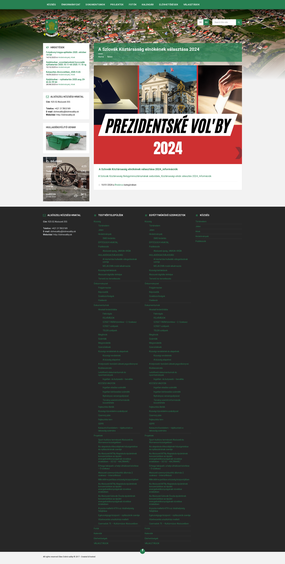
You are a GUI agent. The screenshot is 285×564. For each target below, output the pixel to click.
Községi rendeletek (112, 355)
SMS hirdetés (109, 238)
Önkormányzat (70, 4)
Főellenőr (102, 300)
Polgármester (104, 288)
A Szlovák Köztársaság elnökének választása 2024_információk (138, 169)
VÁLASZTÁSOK (191, 4)
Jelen (100, 230)
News (110, 57)
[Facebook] (142, 551)
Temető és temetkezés (109, 278)
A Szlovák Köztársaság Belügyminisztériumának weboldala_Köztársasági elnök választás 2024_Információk (154, 176)
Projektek (117, 4)
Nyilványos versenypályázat (116, 396)
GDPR (101, 424)
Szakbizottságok (106, 296)
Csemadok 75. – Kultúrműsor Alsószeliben (118, 523)
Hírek (73, 57)
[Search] (239, 22)
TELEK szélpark (110, 330)
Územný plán (104, 415)
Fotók (133, 4)
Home (101, 57)
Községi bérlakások (107, 270)
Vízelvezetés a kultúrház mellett (113, 519)
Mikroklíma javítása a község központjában (118, 479)
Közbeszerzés (105, 368)
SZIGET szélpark (110, 326)
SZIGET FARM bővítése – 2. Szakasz (120, 322)
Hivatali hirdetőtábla (107, 309)
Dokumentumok (95, 4)
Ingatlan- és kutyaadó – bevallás (118, 379)
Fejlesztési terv (105, 419)
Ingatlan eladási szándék (114, 387)
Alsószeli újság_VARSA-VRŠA (117, 251)
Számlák (102, 339)
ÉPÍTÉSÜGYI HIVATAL (108, 242)
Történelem (103, 225)
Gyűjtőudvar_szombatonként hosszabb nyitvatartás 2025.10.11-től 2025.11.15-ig (66, 63)
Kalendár (148, 4)
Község (51, 4)
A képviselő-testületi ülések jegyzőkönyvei (118, 364)
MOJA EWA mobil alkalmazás (116, 266)
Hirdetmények (64, 57)
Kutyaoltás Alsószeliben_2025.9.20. (63, 72)
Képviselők (103, 292)
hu (206, 22)
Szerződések (104, 347)
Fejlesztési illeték (106, 407)
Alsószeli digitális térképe (110, 274)
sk (200, 22)
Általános (119, 185)
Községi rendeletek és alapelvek (113, 351)
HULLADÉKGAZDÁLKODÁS (110, 255)
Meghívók (102, 334)
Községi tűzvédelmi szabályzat (113, 411)
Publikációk (103, 246)
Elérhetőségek (168, 4)
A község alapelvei (111, 360)
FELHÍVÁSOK (108, 318)
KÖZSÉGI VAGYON (106, 383)
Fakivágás (107, 314)
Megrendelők (104, 343)
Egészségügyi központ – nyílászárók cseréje (119, 515)
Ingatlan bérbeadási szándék (116, 392)
